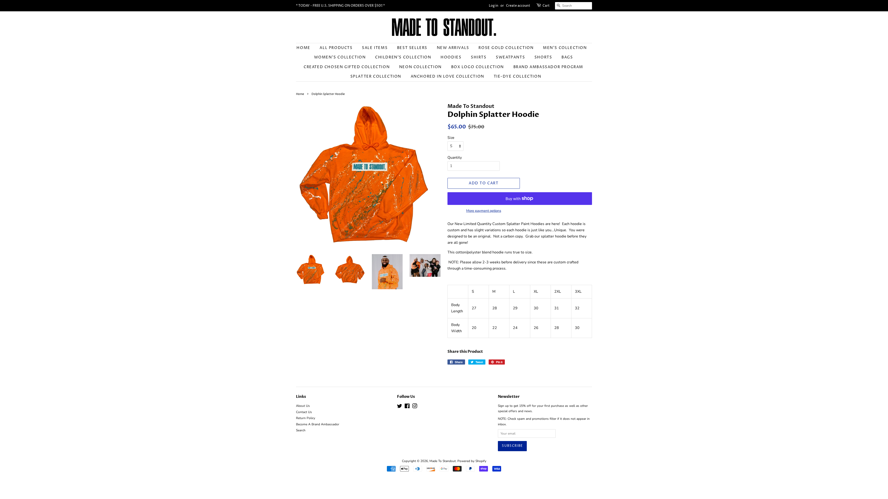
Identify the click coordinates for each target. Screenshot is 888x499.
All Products (336, 47)
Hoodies (451, 57)
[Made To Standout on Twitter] (399, 407)
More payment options (483, 210)
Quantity (454, 157)
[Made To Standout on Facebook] (407, 407)
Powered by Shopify (471, 461)
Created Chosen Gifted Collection (347, 67)
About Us (303, 406)
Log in (493, 5)
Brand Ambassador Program (548, 67)
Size (450, 137)
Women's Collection (340, 57)
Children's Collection (403, 57)
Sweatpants (510, 57)
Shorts (543, 57)
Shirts (479, 57)
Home (303, 47)
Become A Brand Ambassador (317, 424)
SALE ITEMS (375, 47)
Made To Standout (442, 461)
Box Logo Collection (477, 67)
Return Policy (305, 418)
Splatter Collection (375, 76)
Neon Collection (420, 67)
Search (300, 430)
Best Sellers (412, 47)
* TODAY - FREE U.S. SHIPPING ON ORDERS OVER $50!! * (340, 5)
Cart (546, 5)
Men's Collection (565, 47)
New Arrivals (453, 47)
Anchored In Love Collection (447, 76)
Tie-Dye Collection (517, 76)
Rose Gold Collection (505, 47)
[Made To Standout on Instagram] (414, 407)
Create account (518, 5)
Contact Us (304, 412)
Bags (567, 57)
